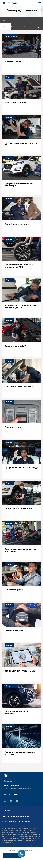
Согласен (12, 855)
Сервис (27, 27)
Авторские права (24, 821)
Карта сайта (5, 817)
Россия (7, 810)
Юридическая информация (21, 817)
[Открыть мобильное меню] (39, 3)
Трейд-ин (37, 27)
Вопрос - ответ (12, 795)
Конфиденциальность (9, 821)
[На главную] (9, 3)
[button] (6, 775)
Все (5, 27)
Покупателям (16, 27)
